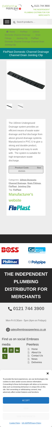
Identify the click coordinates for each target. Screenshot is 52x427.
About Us (36, 352)
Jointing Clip (22, 38)
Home (12, 32)
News (34, 359)
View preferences (26, 416)
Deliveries (36, 362)
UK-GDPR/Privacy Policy (31, 423)
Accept (26, 400)
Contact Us (37, 355)
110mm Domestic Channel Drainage (22, 33)
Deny (26, 408)
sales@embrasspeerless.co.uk (28, 329)
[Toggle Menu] (7, 21)
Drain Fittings (34, 183)
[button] (47, 373)
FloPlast (23, 32)
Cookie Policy (14, 423)
